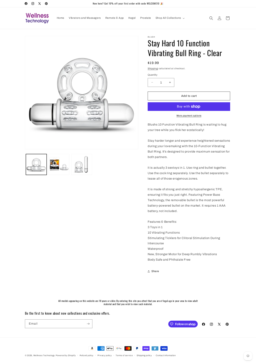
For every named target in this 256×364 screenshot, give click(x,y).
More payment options (189, 115)
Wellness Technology (44, 355)
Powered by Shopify (66, 355)
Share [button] (155, 271)
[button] (169, 18)
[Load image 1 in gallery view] (36, 164)
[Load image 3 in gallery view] (81, 164)
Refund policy (87, 355)
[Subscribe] (88, 323)
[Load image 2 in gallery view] (59, 164)
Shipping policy (144, 355)
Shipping (153, 68)
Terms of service (124, 355)
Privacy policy (104, 355)
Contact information (166, 355)
